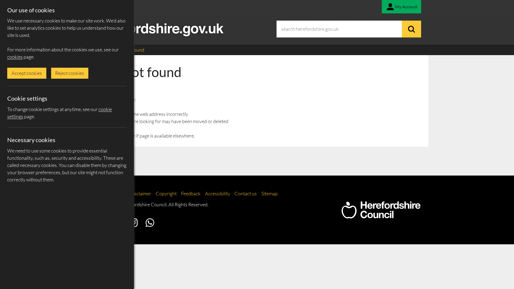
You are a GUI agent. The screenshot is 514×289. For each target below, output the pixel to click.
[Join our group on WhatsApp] (150, 222)
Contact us (246, 193)
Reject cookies (69, 73)
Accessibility (217, 193)
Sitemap (269, 193)
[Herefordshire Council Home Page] (381, 216)
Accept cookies (27, 73)
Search (411, 29)
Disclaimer (140, 193)
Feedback (191, 193)
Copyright (166, 193)
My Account (406, 6)
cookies (15, 57)
